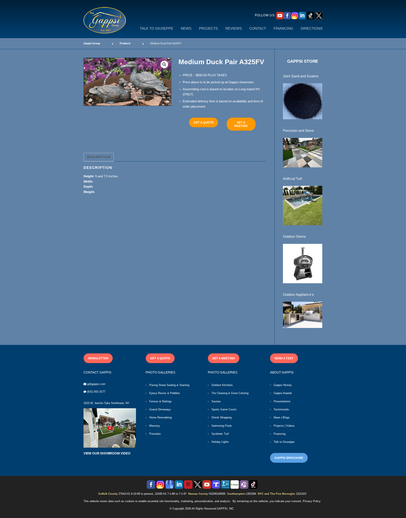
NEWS (186, 28)
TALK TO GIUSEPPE (156, 28)
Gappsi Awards (283, 393)
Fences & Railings (160, 401)
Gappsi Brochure (288, 458)
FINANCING (283, 28)
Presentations (282, 401)
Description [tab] (99, 157)
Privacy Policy (312, 501)
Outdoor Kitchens (222, 385)
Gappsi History (283, 385)
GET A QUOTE (203, 122)
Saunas (216, 401)
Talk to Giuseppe (284, 441)
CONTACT (257, 28)
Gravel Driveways (160, 409)
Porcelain (155, 433)
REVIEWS (233, 28)
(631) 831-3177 (96, 391)
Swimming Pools (221, 425)
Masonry (154, 425)
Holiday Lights (220, 441)
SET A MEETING (241, 124)
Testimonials (281, 409)
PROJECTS (208, 28)
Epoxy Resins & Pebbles (164, 393)
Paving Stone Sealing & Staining (169, 385)
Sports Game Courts (224, 409)
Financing (279, 433)
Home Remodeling (160, 417)
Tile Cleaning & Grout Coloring (229, 393)
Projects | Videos (284, 425)
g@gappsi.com (96, 384)
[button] (164, 64)
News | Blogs (282, 417)
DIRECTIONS (311, 28)
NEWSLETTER (98, 358)
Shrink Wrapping (221, 417)
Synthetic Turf (220, 433)
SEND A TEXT (284, 358)
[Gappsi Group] (105, 20)
